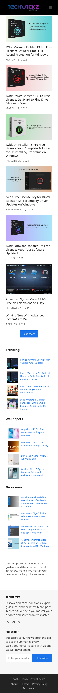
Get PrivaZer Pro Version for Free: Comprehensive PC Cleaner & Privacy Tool (35, 529)
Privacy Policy (39, 684)
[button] (50, 7)
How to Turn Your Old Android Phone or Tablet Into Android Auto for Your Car (35, 376)
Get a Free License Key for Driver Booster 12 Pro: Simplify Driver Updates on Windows (28, 200)
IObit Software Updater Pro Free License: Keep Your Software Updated (28, 249)
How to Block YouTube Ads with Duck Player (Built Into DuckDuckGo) (35, 389)
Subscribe (42, 658)
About (14, 684)
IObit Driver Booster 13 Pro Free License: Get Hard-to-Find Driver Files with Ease (28, 99)
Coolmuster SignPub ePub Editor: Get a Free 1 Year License (34, 516)
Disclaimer (29, 688)
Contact (25, 684)
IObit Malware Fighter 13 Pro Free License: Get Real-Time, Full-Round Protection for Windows (29, 51)
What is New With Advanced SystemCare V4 (25, 317)
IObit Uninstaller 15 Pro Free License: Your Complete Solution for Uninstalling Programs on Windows (28, 150)
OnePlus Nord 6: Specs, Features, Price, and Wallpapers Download (32, 472)
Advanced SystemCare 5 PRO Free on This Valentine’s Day (26, 301)
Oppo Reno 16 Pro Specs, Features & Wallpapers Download (33, 432)
